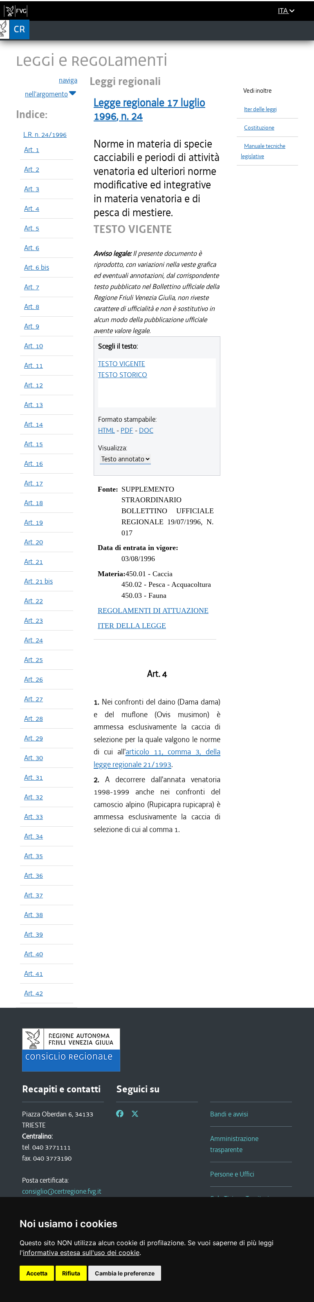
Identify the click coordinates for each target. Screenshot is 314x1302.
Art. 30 (33, 757)
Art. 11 (33, 365)
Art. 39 (33, 934)
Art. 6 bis (36, 267)
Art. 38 (33, 914)
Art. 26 (33, 679)
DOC (146, 430)
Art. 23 (33, 620)
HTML (106, 430)
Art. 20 (33, 541)
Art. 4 (31, 208)
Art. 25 (33, 659)
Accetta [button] (36, 1273)
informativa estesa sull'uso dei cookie (81, 1252)
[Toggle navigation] (305, 30)
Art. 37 (33, 894)
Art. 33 (33, 816)
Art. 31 (33, 777)
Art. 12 (33, 384)
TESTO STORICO (122, 374)
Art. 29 (33, 738)
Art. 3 (31, 188)
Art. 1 (31, 149)
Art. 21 (33, 561)
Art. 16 (33, 463)
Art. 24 (33, 639)
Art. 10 (33, 345)
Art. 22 (33, 600)
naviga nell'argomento (51, 87)
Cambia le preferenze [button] (125, 1273)
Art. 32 (33, 796)
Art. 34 (33, 836)
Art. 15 (33, 443)
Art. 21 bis (38, 581)
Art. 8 (31, 306)
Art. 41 (33, 973)
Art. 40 (33, 953)
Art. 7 (31, 286)
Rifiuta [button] (71, 1273)
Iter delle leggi (260, 109)
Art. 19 (33, 522)
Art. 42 (33, 993)
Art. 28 (33, 718)
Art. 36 (33, 875)
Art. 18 (33, 502)
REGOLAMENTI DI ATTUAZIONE (153, 610)
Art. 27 (33, 698)
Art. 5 (31, 228)
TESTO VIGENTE (121, 363)
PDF (127, 430)
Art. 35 (33, 855)
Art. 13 (33, 404)
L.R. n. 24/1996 (45, 134)
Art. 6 (31, 247)
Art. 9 (31, 326)
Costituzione (259, 128)
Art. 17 (33, 483)
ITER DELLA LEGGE (132, 626)
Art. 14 (33, 424)
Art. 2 (31, 169)
